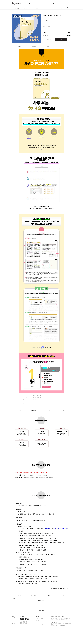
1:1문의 (13, 619)
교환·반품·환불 (33, 46)
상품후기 (48, 46)
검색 (52, 4)
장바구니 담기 (49, 39)
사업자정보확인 (14, 623)
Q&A (63, 46)
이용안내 (62, 616)
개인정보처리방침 (57, 616)
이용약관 (52, 616)
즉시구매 (61, 39)
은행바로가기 (41, 624)
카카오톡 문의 (13, 617)
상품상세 (19, 46)
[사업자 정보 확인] (54, 622)
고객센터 (13, 616)
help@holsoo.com (64, 619)
